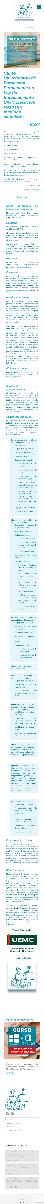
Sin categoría (35, 190)
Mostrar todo (33, 27)
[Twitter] (23, 1202)
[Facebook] (20, 1202)
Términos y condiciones (12, 1130)
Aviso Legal (8, 1119)
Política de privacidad (12, 1123)
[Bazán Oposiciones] (22, 11)
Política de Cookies (11, 1127)
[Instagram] (27, 1202)
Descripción (22, 197)
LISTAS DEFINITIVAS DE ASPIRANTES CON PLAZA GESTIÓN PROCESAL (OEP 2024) (22, 1181)
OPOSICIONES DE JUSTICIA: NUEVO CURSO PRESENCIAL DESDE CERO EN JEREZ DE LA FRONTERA (22, 1154)
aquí (10, 865)
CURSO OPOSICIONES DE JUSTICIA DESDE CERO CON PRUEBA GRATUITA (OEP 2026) (22, 1167)
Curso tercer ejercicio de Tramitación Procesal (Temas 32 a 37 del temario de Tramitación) (22, 1066)
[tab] (22, 197)
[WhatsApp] (17, 1202)
